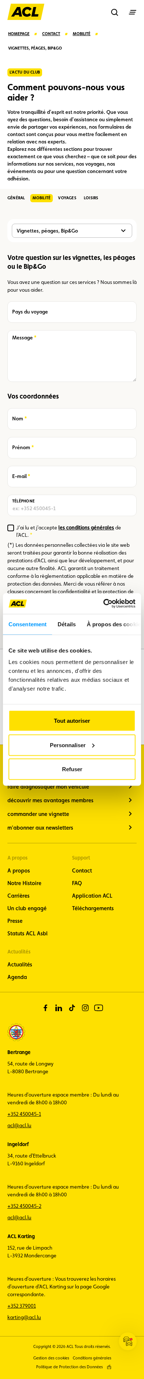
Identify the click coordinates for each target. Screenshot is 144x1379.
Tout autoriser (72, 721)
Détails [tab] (67, 624)
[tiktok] (72, 1007)
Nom (19, 418)
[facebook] (45, 1007)
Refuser (72, 769)
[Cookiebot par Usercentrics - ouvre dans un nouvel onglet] (104, 604)
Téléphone (23, 501)
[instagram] (85, 1007)
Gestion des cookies (51, 1358)
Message (22, 337)
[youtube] (98, 1007)
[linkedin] (58, 1007)
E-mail (20, 476)
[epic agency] (109, 1367)
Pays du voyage (30, 312)
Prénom (21, 447)
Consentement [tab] (27, 624)
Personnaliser (68, 745)
